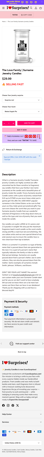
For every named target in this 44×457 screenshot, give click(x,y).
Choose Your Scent (8, 107)
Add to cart (29, 123)
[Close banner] (40, 138)
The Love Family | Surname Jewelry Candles (21, 21)
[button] (40, 8)
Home (4, 21)
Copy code (27, 15)
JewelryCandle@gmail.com (24, 275)
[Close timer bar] (42, 2)
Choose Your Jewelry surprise (12, 95)
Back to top (22, 352)
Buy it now (22, 130)
